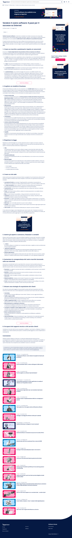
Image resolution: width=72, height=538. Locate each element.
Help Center (50, 528)
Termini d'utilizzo (5, 531)
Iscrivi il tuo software (24, 82)
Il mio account (51, 526)
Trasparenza (4, 529)
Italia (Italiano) (54, 534)
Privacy (3, 526)
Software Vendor (12, 5)
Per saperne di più (35, 349)
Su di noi (26, 526)
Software (27, 528)
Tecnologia (6, 5)
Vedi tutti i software (60, 59)
